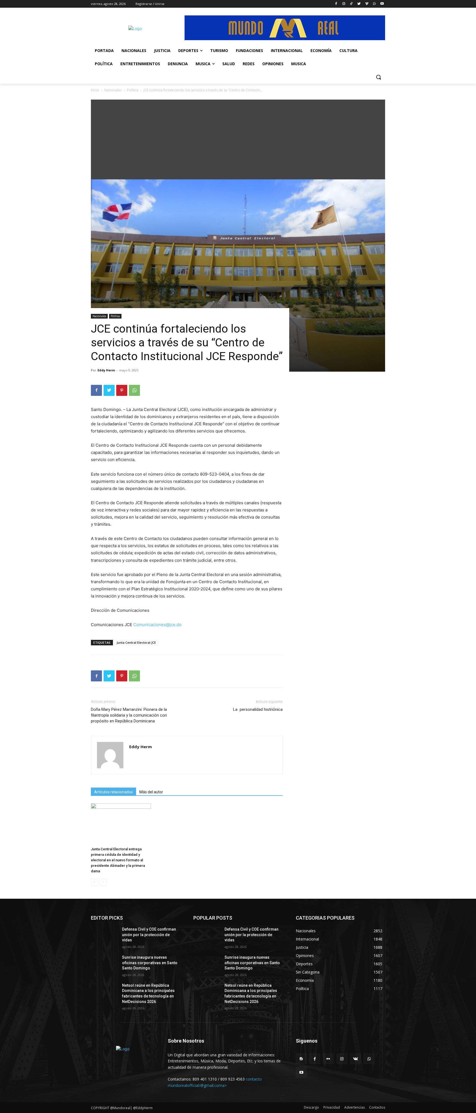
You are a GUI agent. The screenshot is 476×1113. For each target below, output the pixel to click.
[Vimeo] (367, 4)
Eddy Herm (106, 370)
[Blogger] (301, 1058)
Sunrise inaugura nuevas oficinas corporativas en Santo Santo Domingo (149, 962)
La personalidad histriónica (258, 709)
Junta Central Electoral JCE (136, 642)
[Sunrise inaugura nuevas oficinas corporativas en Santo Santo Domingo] (104, 964)
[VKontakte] (355, 1058)
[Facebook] (336, 4)
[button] (378, 77)
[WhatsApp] (374, 4)
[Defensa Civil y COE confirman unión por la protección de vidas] (104, 936)
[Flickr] (328, 1058)
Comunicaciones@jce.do (157, 624)
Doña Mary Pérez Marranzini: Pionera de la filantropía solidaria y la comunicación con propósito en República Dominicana (129, 715)
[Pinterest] (121, 390)
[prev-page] (94, 882)
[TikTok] (351, 4)
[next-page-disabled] (103, 882)
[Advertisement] (238, 138)
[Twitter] (359, 4)
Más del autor (151, 792)
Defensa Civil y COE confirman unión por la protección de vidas (149, 934)
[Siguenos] (340, 1049)
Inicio (95, 90)
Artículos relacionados (113, 792)
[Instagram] (343, 4)
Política (132, 90)
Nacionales (113, 90)
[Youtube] (382, 4)
